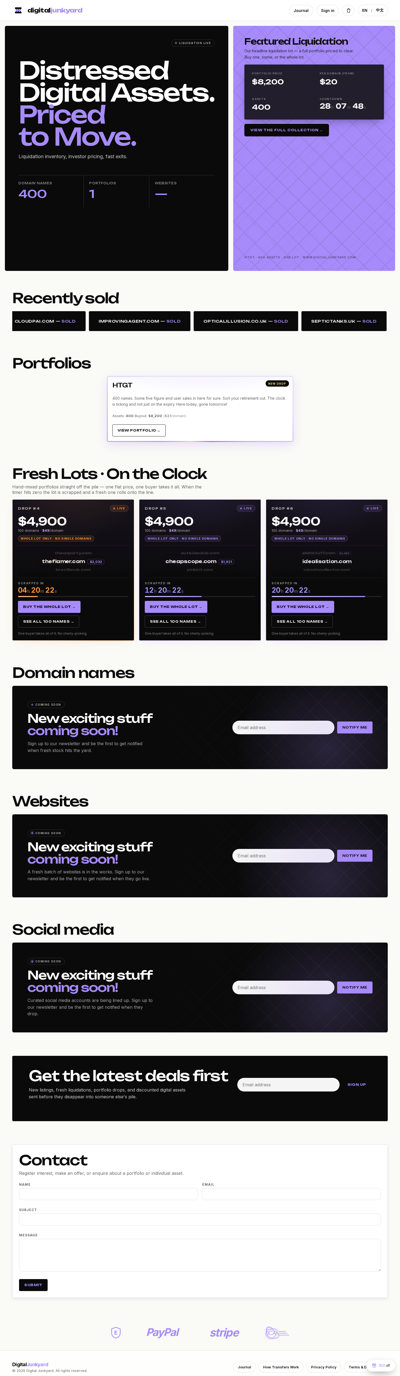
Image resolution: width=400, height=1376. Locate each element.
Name (25, 1184)
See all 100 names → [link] (48, 621)
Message (28, 1235)
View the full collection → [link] (286, 130)
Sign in (327, 10)
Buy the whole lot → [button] (49, 607)
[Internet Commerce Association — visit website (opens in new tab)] (276, 1333)
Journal (301, 10)
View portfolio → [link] (139, 430)
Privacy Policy (324, 1367)
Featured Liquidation (296, 41)
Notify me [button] (354, 727)
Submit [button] (33, 1285)
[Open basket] (348, 10)
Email (208, 1184)
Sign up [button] (356, 1085)
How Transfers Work (281, 1367)
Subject (28, 1210)
